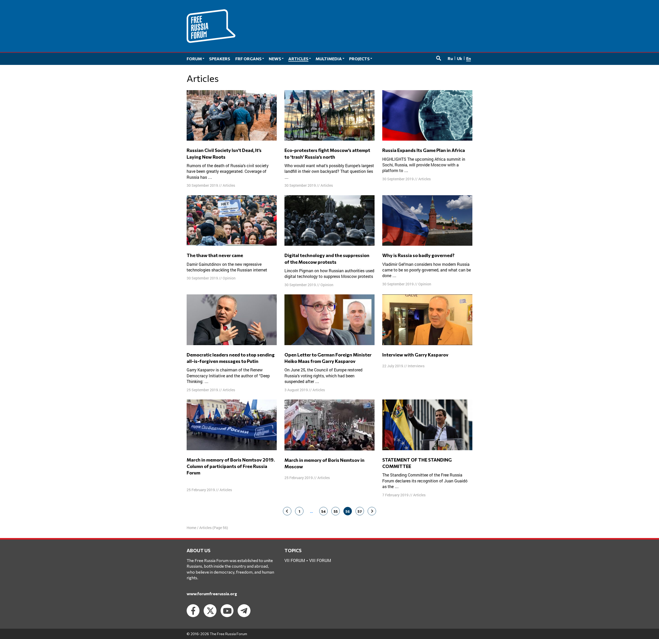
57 (360, 511)
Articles (229, 185)
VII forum (294, 560)
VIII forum (320, 560)
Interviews (416, 365)
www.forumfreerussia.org (212, 593)
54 (323, 511)
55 (336, 511)
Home (191, 527)
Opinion (229, 278)
